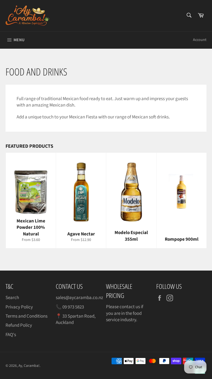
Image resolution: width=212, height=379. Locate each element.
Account (199, 40)
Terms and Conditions (26, 316)
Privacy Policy (19, 307)
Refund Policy (19, 325)
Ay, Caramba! (28, 365)
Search (12, 297)
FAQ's (11, 334)
